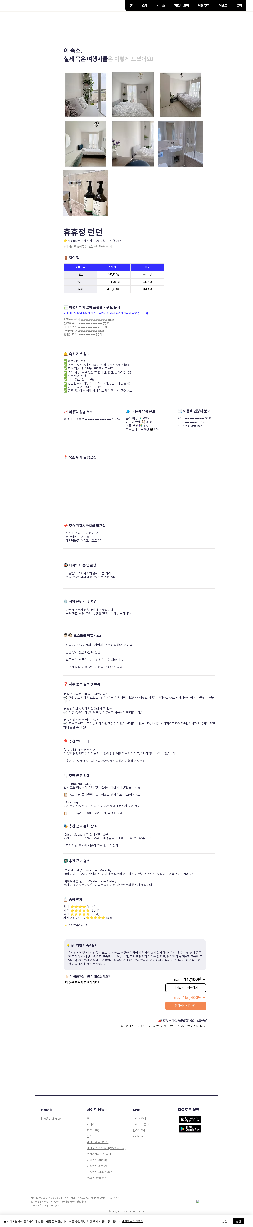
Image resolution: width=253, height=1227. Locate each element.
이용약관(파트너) (97, 1166)
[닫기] (248, 1221)
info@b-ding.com (52, 1205)
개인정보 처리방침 (132, 1221)
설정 (224, 1221)
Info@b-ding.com (52, 1118)
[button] (161, 5)
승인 (238, 1221)
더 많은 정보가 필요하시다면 (83, 982)
